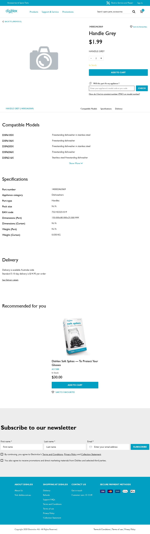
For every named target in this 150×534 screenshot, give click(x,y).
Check (142, 88)
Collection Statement (91, 454)
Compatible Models (89, 108)
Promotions (68, 12)
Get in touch (76, 490)
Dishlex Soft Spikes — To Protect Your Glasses (75, 363)
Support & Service (50, 12)
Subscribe (140, 446)
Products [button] (34, 12)
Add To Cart (118, 72)
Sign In (140, 3)
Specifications (106, 108)
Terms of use (48, 508)
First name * (6, 441)
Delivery (118, 108)
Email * (90, 441)
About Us (19, 490)
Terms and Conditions (52, 454)
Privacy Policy (70, 454)
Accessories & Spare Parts (18, 3)
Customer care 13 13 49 (81, 495)
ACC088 (55, 369)
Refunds (46, 495)
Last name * (49, 441)
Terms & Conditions (102, 529)
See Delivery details (10, 280)
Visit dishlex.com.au (23, 495)
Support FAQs (49, 499)
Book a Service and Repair (122, 3)
